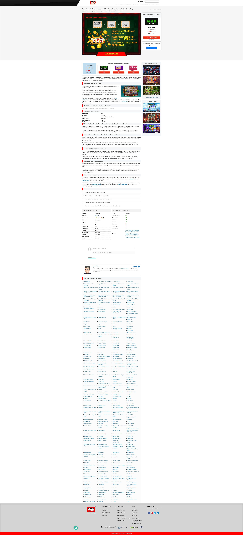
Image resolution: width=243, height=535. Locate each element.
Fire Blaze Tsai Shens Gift (119, 366)
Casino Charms (116, 335)
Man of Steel (116, 423)
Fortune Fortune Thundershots (131, 372)
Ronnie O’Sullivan (131, 454)
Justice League (116, 405)
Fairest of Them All (131, 356)
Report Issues (136, 518)
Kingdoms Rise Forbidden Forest (104, 411)
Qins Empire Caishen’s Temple (103, 447)
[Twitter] (140, 1)
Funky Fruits (130, 377)
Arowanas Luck (102, 309)
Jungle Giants (87, 405)
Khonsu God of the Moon (90, 407)
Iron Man (115, 398)
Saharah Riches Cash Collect (132, 457)
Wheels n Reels (87, 494)
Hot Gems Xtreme (117, 396)
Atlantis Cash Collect (89, 311)
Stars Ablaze (116, 467)
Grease (100, 389)
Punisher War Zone (117, 444)
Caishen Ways (116, 332)
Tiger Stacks (116, 484)
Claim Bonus (152, 37)
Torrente (86, 490)
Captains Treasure (131, 332)
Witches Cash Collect (132, 499)
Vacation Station (102, 492)
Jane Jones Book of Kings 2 (104, 401)
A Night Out (87, 281)
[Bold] (93, 253)
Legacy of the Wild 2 (89, 419)
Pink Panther (130, 438)
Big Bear (86, 324)
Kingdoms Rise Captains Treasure (133, 408)
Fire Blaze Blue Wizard (132, 360)
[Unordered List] (102, 253)
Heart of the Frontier (89, 394)
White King (101, 494)
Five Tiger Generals (88, 369)
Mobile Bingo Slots (122, 517)
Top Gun (115, 488)
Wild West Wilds (102, 499)
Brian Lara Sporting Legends (117, 329)
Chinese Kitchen (88, 341)
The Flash (115, 474)
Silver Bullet (130, 462)
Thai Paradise (116, 471)
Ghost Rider (101, 381)
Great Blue (115, 389)
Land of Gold (130, 414)
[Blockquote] (104, 253)
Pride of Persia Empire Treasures (89, 445)
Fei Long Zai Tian (102, 360)
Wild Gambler (101, 496)
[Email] (134, 266)
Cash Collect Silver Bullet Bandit (104, 335)
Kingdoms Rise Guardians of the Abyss (119, 411)
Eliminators (115, 352)
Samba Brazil (87, 460)
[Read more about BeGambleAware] (110, 527)
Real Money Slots (121, 515)
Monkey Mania (116, 430)
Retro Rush (101, 452)
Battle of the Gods (131, 317)
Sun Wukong (101, 469)
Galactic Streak (116, 379)
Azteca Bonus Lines (131, 311)
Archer (114, 307)
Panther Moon (116, 436)
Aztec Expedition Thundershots (117, 312)
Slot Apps (152, 4)
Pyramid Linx (130, 444)
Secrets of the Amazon (132, 460)
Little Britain (87, 421)
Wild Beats (129, 494)
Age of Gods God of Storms (89, 284)
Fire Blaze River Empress (90, 366)
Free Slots (122, 4)
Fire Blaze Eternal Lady (89, 363)
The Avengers (87, 474)
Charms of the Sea (131, 335)
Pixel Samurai (87, 440)
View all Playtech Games (152, 97)
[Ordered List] (101, 253)
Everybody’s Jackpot (118, 354)
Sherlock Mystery (102, 462)
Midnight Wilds (130, 425)
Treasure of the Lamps (103, 490)
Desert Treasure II (131, 343)
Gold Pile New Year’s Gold (90, 386)
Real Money (128, 4)
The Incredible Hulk (117, 476)
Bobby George (101, 326)
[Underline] (97, 253)
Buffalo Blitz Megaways (104, 332)
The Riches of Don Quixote (131, 479)
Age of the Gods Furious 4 (119, 287)
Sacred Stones (101, 457)
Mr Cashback (87, 434)
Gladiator (115, 381)
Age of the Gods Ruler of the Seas (104, 299)
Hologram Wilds (88, 396)
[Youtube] (142, 1)
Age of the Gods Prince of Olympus (133, 295)
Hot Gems (100, 396)
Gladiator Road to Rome (104, 383)
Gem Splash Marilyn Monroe (89, 382)
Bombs (114, 326)
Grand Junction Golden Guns (132, 386)
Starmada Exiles (102, 467)
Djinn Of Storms (102, 345)
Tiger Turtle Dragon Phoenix (131, 485)
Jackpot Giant (87, 400)
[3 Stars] (89, 67)
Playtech (97, 215)
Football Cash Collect (132, 369)
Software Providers (122, 520)
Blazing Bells (130, 324)
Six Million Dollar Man (89, 465)
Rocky (114, 454)
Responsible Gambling (137, 520)
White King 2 (116, 494)
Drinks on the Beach (132, 347)
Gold (129, 233)
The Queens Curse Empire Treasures (119, 479)
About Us (135, 509)
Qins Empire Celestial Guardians (118, 447)
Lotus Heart (115, 421)
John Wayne (130, 400)
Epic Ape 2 (86, 354)
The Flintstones (130, 474)
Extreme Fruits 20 (131, 354)
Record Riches (87, 452)
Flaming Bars (101, 369)
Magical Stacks (88, 423)
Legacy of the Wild (131, 417)
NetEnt (104, 510)
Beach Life (129, 319)
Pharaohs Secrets (117, 438)
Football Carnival (117, 369)
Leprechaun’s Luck (117, 419)
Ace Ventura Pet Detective (104, 281)
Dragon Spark (87, 347)
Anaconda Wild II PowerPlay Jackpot (89, 307)
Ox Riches (100, 436)
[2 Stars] (88, 67)
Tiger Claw (101, 484)
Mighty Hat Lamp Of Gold (133, 428)
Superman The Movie (132, 469)
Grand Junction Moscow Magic (90, 390)
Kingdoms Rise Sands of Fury (104, 415)
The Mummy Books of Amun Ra (103, 479)
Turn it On (129, 490)
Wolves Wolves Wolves (89, 501)
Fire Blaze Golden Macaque (102, 363)
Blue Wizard (87, 326)
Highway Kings (116, 394)
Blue (126, 231)
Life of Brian (130, 419)
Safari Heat (115, 457)
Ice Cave (129, 396)
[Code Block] (106, 253)
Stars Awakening (131, 467)
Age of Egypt (130, 281)
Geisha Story (130, 379)
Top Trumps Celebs (131, 488)
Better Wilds (130, 321)
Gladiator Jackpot (131, 381)
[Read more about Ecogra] (122, 527)
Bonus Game (131, 231)
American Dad (130, 302)
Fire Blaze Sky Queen (103, 366)
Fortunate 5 (115, 371)
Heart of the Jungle (103, 394)
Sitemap (135, 515)
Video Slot (127, 237)
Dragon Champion (131, 345)
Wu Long (100, 501)
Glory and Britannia (131, 383)
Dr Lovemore (116, 345)
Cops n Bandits (116, 341)
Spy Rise (86, 467)
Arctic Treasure (130, 307)
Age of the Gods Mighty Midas (132, 292)
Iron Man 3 (129, 398)
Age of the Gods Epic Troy (90, 287)
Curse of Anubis (102, 343)
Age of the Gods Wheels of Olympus (90, 303)
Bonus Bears (130, 326)
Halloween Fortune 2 (118, 391)
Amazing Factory (117, 302)
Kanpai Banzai (130, 405)
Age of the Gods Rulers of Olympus (133, 299)
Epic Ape (129, 352)
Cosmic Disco (130, 341)
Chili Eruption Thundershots (130, 338)
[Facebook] (138, 1)
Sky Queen (101, 465)
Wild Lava (129, 496)
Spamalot (129, 465)
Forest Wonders (102, 371)
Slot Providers (144, 4)
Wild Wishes (115, 499)
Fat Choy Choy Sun (117, 358)
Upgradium (87, 492)
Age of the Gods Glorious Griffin (133, 288)
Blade (114, 324)
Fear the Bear (130, 358)
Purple (126, 235)
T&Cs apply (152, 33)
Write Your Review (151, 48)
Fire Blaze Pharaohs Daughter (131, 363)
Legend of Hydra (102, 419)
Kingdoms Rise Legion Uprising (132, 411)
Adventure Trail (116, 281)
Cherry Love (116, 337)
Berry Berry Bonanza (118, 321)
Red (129, 235)
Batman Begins (102, 317)
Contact (157, 4)
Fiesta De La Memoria (118, 360)
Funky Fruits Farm (88, 379)
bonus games (125, 101)
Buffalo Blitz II (87, 332)
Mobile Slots (136, 4)
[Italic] (95, 253)
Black (137, 230)
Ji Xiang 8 (115, 400)
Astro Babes (130, 309)
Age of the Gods (102, 284)
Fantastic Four (101, 358)
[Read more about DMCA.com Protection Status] (134, 527)
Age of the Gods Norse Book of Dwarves (89, 295)
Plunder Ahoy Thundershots (116, 441)
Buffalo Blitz (130, 330)
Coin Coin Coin (102, 341)
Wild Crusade (87, 496)
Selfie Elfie (86, 462)
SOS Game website (125, 268)
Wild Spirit (86, 499)
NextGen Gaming (106, 512)
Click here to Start (111, 54)
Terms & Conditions (137, 523)
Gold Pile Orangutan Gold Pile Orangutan (104, 386)
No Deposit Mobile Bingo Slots (124, 518)
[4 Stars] (91, 67)
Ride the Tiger (116, 452)
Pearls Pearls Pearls (89, 438)
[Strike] (99, 253)
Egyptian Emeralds (88, 352)
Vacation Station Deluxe (118, 492)
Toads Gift (101, 488)
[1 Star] (86, 67)
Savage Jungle (116, 460)
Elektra (100, 352)
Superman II (115, 469)
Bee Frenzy (87, 321)
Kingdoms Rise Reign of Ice (90, 415)
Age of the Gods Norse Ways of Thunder (118, 295)
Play (104, 72)
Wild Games (115, 496)
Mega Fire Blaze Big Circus (103, 426)
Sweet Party (87, 471)
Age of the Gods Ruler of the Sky (119, 299)
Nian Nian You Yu (131, 434)
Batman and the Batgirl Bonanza (132, 314)
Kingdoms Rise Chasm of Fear (90, 411)
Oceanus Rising (88, 436)
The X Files (86, 484)
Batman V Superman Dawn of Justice (119, 318)
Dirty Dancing (87, 345)
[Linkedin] (139, 266)
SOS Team (135, 512)
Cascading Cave (88, 335)
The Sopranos (87, 482)
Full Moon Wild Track (132, 375)
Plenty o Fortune (102, 440)
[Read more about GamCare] (101, 527)
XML (135, 516)
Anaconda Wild (116, 304)
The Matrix (86, 478)
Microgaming (105, 509)
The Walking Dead (117, 482)
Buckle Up (129, 328)
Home (116, 4)
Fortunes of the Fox (89, 375)
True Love (115, 490)
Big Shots (100, 324)
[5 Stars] (92, 67)
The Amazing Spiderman (133, 471)
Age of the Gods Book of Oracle (133, 284)
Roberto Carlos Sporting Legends (90, 455)
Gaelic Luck (101, 379)
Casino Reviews (121, 510)
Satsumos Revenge (103, 460)
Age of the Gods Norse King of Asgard (104, 295)
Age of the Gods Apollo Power (118, 284)
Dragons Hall (101, 347)
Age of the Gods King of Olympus (104, 292)
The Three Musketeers (103, 482)
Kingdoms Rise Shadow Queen (118, 415)
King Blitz (100, 407)
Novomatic (105, 513)
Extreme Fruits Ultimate (104, 356)
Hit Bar (128, 394)
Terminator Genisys (103, 471)
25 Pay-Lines (128, 230)
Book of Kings (87, 328)
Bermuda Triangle (102, 321)
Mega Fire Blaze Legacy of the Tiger (119, 426)
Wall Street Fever (131, 492)
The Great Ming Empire (89, 476)
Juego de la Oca (131, 403)
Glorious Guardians (117, 383)
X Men (114, 501)
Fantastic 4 (87, 358)
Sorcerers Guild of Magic (119, 465)
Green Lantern (130, 389)
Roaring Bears (130, 452)
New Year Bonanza (117, 434)
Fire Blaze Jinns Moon (118, 363)
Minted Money (101, 430)
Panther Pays (130, 436)
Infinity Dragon (102, 398)
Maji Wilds (100, 423)
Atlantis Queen (101, 311)
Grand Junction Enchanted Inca (119, 386)
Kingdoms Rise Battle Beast (118, 408)
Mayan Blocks (87, 425)
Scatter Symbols (134, 235)
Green (132, 233)
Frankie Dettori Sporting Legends (104, 375)
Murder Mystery (102, 434)
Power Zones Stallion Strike (132, 441)
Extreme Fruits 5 (88, 356)
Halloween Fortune (102, 391)
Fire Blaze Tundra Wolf (132, 366)
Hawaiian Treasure (131, 391)
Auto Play (134, 230)
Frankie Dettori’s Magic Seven (118, 375)
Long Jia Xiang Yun (103, 421)
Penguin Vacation (102, 438)
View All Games (151, 134)
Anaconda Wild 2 (131, 304)
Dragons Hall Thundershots (116, 348)
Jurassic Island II (102, 405)
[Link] (108, 253)
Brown (135, 231)
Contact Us (135, 510)
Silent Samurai (116, 462)
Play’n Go (105, 515)
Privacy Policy (136, 521)
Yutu (128, 501)
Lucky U (129, 421)
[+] (111, 252)
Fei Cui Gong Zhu (88, 360)
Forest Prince (87, 371)
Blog (134, 513)
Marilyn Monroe (130, 423)
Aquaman (100, 307)
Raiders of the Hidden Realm (132, 449)
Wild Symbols (133, 237)
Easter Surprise (130, 349)
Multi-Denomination (134, 234)
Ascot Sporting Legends (118, 309)
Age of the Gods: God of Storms (104, 303)
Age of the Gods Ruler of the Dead (90, 299)
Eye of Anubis (116, 356)
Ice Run (86, 398)
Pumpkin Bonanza (102, 444)
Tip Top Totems (88, 488)
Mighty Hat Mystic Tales (90, 430)
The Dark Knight (102, 474)
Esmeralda (100, 354)
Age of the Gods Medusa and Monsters (119, 292)
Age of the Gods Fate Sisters (103, 288)
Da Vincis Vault (116, 343)
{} (109, 252)
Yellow (138, 237)
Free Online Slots (121, 512)
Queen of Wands (131, 446)
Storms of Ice (87, 469)
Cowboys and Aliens (89, 343)
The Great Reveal (102, 476)
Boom (99, 328)
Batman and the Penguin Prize (90, 318)
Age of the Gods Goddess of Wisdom (90, 292)
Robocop (100, 454)
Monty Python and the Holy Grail (132, 431)
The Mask (129, 476)
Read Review (151, 39)
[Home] (149, 9)
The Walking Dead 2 (132, 482)
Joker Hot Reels (116, 403)
